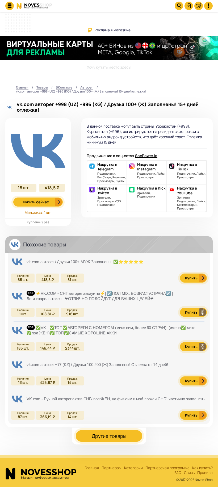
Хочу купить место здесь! (109, 67)
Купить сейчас (36, 201)
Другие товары (109, 436)
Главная (22, 88)
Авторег (86, 88)
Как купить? (202, 468)
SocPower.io (146, 155)
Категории (133, 468)
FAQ (177, 473)
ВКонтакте (64, 88)
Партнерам (111, 468)
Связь (189, 473)
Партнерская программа (167, 468)
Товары (42, 88)
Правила (205, 473)
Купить (191, 277)
